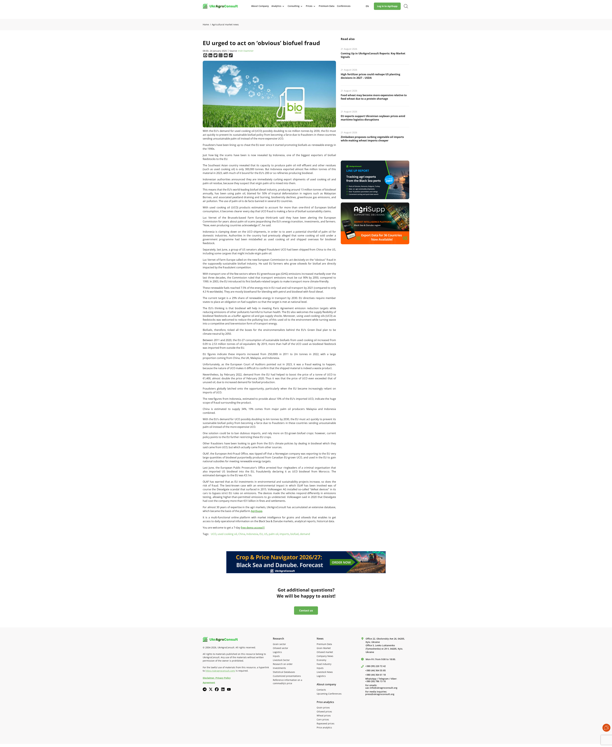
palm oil (273, 534)
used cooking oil (227, 534)
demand (305, 534)
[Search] (406, 6)
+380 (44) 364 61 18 (375, 674)
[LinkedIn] (223, 689)
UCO (213, 534)
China (241, 534)
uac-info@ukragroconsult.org (381, 687)
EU (261, 534)
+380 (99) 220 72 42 (375, 666)
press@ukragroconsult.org (379, 694)
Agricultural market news (225, 24)
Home (206, 24)
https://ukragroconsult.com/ (220, 670)
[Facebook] (217, 689)
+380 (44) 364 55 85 (375, 670)
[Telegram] (205, 689)
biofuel (294, 534)
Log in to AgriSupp (387, 6)
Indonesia (252, 534)
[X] (211, 689)
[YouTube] (229, 689)
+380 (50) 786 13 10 (375, 681)
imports (284, 534)
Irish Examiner (246, 51)
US (265, 534)
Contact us (306, 610)
